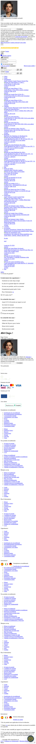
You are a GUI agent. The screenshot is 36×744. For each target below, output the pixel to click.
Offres (2, 272)
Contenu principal (15, 42)
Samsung (6, 489)
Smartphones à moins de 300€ (12, 464)
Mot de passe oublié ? (29, 65)
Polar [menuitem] (22, 197)
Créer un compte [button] (5, 65)
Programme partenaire (10, 424)
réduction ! (28, 357)
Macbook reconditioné (10, 458)
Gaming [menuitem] (31, 231)
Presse (5, 418)
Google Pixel (7, 433)
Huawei (6, 432)
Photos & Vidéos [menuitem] (8, 168)
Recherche (7, 42)
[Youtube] (6, 378)
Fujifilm (6, 496)
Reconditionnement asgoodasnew (13, 414)
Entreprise (6, 421)
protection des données (21, 36)
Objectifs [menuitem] (15, 170)
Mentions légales (8, 423)
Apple (5, 487)
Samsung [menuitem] (10, 81)
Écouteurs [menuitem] (6, 229)
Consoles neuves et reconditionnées (13, 465)
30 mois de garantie (9, 443)
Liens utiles (23, 42)
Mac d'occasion (8, 461)
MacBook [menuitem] (6, 134)
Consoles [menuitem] (6, 226)
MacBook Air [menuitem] (16, 136)
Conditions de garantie (10, 445)
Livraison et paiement (9, 446)
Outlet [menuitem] (5, 78)
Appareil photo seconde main (12, 459)
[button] (10, 50)
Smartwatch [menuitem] (7, 195)
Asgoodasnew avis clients (11, 417)
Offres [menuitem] (5, 76)
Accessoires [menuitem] (7, 228)
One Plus (6, 436)
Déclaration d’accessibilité (11, 521)
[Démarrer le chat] (2, 53)
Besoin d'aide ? (8, 449)
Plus (5, 269)
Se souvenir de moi (8, 64)
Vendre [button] (7, 51)
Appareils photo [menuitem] (8, 170)
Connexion (12, 66)
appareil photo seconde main (11, 477)
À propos (6, 420)
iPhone (6, 429)
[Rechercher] (17, 70)
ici (13, 292)
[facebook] (2, 376)
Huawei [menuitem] (19, 81)
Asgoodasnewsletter (9, 426)
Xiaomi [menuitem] (24, 81)
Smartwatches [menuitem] (7, 231)
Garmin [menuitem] (19, 197)
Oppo (5, 438)
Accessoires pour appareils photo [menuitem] (20, 231)
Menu (2, 42)
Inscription (19, 29)
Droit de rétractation (9, 448)
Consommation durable (10, 415)
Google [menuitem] (15, 81)
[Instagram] (2, 378)
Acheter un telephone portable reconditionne (15, 456)
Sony (5, 495)
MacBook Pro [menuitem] (23, 136)
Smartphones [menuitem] (7, 79)
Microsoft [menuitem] (15, 107)
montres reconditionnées (10, 480)
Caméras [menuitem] (20, 170)
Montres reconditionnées (10, 462)
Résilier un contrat (18, 719)
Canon (6, 492)
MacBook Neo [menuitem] (8, 136)
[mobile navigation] (2, 44)
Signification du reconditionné (12, 412)
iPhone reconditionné (9, 455)
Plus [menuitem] (27, 81)
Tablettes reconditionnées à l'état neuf (14, 467)
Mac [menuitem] (5, 167)
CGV (5, 452)
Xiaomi (6, 435)
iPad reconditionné (9, 474)
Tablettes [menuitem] (6, 106)
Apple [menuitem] (5, 81)
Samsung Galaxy (8, 430)
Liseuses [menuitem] (31, 107)
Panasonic (6, 493)
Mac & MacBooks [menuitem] (27, 229)
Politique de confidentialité (11, 451)
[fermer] (2, 20)
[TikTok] (9, 378)
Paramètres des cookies (10, 522)
